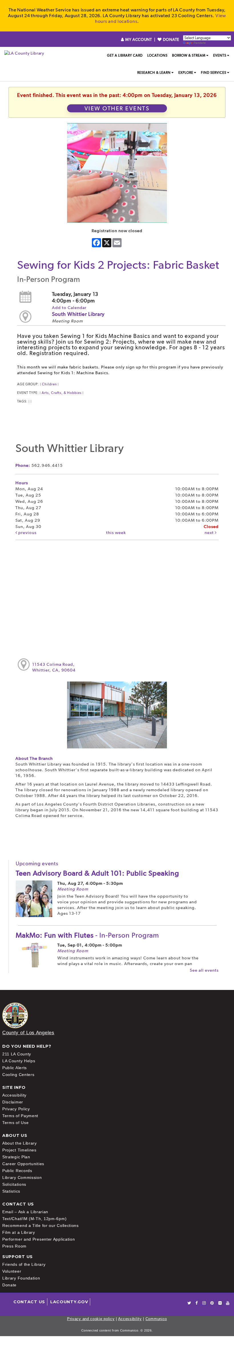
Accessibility (14, 1095)
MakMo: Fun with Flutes (87, 935)
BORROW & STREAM (188, 55)
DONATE (170, 39)
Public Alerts (14, 1067)
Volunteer (11, 1271)
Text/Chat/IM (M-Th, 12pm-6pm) (34, 1218)
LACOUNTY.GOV (69, 1301)
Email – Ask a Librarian (25, 1211)
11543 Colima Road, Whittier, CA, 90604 (54, 667)
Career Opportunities (23, 1163)
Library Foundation (21, 1278)
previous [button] (27, 532)
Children (49, 384)
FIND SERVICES (213, 73)
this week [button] (116, 532)
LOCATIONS (157, 55)
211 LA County (16, 1054)
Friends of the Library (23, 1264)
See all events (204, 970)
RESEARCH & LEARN (154, 73)
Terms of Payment (20, 1115)
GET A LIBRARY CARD (125, 55)
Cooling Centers (18, 1074)
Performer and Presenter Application (38, 1239)
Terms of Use (15, 1122)
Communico (156, 1319)
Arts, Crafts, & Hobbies (62, 393)
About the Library (19, 1143)
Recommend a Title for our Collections (40, 1225)
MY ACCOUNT (138, 39)
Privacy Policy (16, 1109)
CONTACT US (29, 1301)
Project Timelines (19, 1150)
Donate (9, 1285)
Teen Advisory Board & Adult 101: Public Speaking (97, 873)
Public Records (17, 1170)
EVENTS (219, 55)
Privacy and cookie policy (91, 1319)
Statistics (11, 1191)
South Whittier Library (78, 314)
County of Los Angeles (28, 1032)
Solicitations (14, 1184)
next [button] (210, 532)
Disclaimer (12, 1102)
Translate (199, 42)
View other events (117, 108)
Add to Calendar (69, 307)
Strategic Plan (16, 1157)
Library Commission (22, 1177)
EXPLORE (185, 73)
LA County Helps (18, 1061)
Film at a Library (18, 1232)
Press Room (14, 1246)
